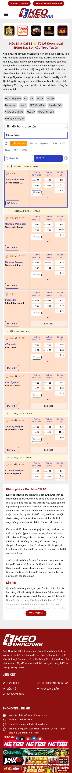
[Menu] (6, 13)
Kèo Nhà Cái (10, 651)
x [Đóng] (9, 737)
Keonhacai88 (14, 494)
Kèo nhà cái (10, 53)
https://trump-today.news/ (33, 715)
